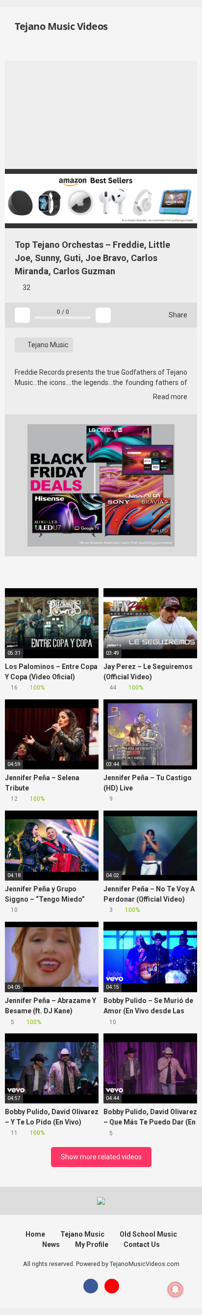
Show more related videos (101, 1157)
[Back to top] (184, 1295)
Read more (169, 397)
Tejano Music (47, 345)
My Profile (91, 1244)
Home (35, 1234)
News (51, 1244)
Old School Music (148, 1234)
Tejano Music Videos (60, 26)
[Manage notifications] (175, 1289)
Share (177, 315)
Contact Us (142, 1244)
